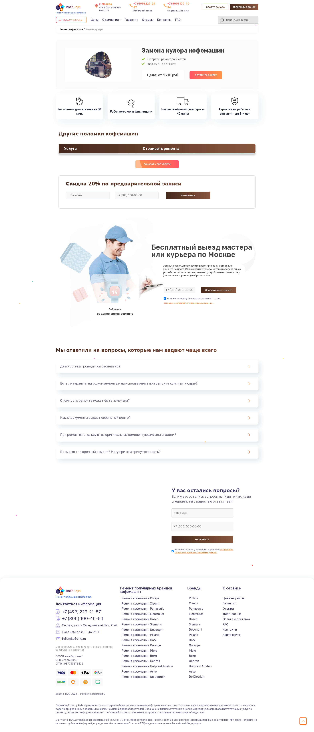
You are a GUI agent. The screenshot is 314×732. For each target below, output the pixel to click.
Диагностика (232, 614)
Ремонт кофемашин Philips (140, 598)
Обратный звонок (244, 7)
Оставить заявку (206, 75)
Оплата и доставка (236, 619)
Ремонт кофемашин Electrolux (143, 614)
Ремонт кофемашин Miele (139, 650)
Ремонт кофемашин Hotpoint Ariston (147, 666)
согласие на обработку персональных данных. (189, 303)
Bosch (193, 619)
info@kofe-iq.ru (74, 639)
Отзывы (147, 19)
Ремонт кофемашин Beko (139, 655)
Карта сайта (232, 635)
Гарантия (131, 19)
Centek (194, 661)
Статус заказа (215, 7)
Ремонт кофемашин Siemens (142, 624)
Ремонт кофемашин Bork (139, 640)
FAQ (178, 19)
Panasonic (196, 608)
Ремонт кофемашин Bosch (140, 619)
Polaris (193, 635)
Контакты (164, 19)
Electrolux (196, 614)
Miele (192, 650)
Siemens (195, 624)
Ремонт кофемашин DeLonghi (142, 629)
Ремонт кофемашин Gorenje (141, 645)
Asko (192, 671)
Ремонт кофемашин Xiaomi (140, 603)
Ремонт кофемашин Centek (141, 661)
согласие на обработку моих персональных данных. (204, 551)
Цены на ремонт (234, 598)
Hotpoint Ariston (200, 666)
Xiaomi (193, 603)
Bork (192, 640)
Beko (192, 655)
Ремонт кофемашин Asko (139, 671)
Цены (94, 19)
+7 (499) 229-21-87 (81, 612)
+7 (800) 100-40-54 (82, 619)
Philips (193, 598)
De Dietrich (196, 676)
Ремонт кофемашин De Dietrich (143, 677)
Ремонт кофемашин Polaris (140, 635)
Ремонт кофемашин (71, 29)
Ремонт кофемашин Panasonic (143, 608)
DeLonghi (195, 629)
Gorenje (194, 645)
